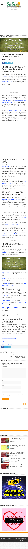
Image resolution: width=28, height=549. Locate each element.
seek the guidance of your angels (14, 334)
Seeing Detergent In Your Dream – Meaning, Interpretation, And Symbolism (17, 447)
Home (2, 35)
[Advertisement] (14, 420)
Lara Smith (6, 59)
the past (24, 217)
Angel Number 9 (6, 272)
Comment (4, 366)
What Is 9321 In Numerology (9, 338)
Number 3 (4, 252)
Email (3, 385)
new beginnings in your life (14, 284)
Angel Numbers (8, 35)
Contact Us (11, 540)
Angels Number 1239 (7, 341)
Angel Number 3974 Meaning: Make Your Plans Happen (10, 353)
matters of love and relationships (14, 165)
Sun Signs (3, 538)
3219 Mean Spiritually (7, 344)
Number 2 (5, 279)
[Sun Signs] (14, 4)
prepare (11, 110)
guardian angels (6, 76)
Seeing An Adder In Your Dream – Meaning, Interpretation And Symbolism (17, 440)
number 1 (7, 283)
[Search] (24, 404)
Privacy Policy (5, 540)
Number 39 (7, 295)
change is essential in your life (11, 199)
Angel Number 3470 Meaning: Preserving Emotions (17, 356)
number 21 (9, 314)
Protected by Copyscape (20, 540)
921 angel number (10, 307)
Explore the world (7, 100)
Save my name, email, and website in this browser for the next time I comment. (14, 395)
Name (3, 380)
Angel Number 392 (7, 300)
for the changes (17, 110)
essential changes (7, 81)
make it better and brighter (12, 224)
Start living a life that (12, 234)
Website (3, 390)
